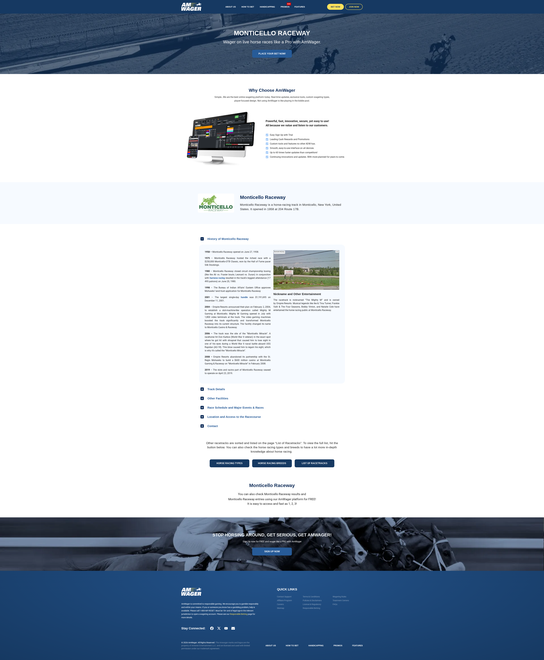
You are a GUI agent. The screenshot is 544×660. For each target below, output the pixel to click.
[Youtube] (226, 628)
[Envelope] (233, 628)
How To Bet (247, 7)
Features (299, 7)
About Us (230, 7)
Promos (285, 5)
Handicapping (267, 7)
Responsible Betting (238, 614)
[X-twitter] (218, 628)
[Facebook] (211, 628)
